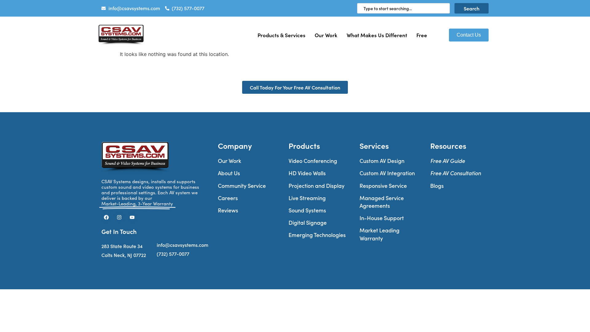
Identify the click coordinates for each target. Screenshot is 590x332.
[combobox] (403, 8)
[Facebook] (106, 217)
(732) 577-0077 (173, 254)
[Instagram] (119, 217)
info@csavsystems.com (182, 245)
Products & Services (281, 34)
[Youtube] (132, 217)
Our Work (326, 34)
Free (421, 34)
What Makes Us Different (377, 34)
